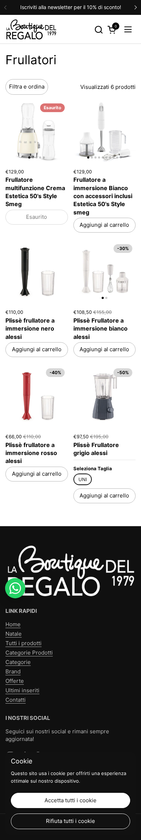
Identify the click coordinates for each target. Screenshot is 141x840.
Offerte (14, 680)
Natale (13, 633)
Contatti (15, 699)
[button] (98, 29)
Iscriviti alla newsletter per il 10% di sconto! (70, 7)
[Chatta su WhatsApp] (15, 588)
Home (13, 624)
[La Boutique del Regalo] (31, 29)
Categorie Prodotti (29, 652)
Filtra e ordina (26, 86)
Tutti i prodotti (23, 643)
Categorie (18, 662)
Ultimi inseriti (22, 690)
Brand (13, 671)
